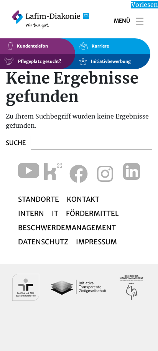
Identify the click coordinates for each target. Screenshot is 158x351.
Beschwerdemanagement (67, 227)
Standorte (38, 199)
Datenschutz (43, 241)
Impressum (96, 241)
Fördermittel (92, 213)
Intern (31, 213)
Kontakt (83, 199)
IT (55, 213)
